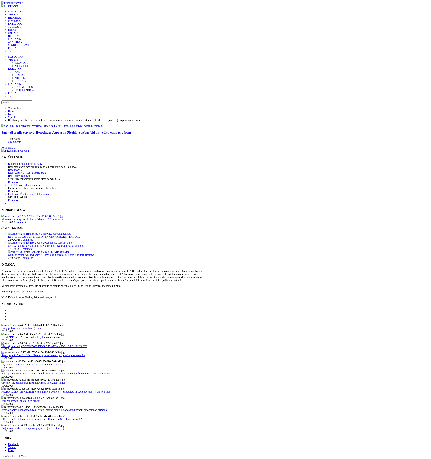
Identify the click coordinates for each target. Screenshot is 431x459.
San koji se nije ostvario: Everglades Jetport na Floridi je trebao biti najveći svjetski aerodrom (66, 132)
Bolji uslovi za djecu (19, 175)
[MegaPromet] (9, 5)
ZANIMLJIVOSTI (25, 87)
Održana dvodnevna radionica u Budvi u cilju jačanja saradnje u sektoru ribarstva (51, 254)
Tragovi (12, 96)
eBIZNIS (20, 77)
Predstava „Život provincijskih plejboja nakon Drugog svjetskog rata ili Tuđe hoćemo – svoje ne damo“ (56, 391)
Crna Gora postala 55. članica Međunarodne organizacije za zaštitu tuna (46, 245)
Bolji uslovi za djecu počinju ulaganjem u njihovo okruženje (33, 428)
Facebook (13, 444)
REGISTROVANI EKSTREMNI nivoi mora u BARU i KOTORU (44, 236)
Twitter (12, 447)
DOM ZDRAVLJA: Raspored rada (27, 172)
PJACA (12, 93)
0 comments (14, 141)
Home (11, 111)
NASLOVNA (15, 56)
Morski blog (21, 65)
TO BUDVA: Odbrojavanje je (24, 185)
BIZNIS (19, 74)
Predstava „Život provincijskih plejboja (28, 194)
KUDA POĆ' (15, 68)
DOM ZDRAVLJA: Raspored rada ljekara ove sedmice (31, 337)
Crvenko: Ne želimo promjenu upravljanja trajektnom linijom (33, 382)
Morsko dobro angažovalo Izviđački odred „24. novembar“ (32, 219)
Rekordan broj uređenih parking (25, 163)
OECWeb (20, 456)
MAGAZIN (14, 84)
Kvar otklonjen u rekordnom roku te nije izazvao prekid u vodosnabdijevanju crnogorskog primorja (54, 409)
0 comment (20, 222)
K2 (9, 114)
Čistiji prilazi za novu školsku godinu (21, 328)
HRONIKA (21, 62)
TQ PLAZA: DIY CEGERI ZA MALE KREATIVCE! (31, 364)
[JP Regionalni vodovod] (15, 150)
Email (11, 450)
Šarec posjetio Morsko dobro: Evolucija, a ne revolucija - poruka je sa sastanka (43, 355)
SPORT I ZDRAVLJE (27, 90)
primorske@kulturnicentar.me (27, 291)
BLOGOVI (21, 80)
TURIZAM (14, 71)
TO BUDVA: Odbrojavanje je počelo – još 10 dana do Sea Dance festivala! (41, 419)
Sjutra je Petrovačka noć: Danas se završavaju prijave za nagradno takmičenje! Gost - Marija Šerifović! (55, 373)
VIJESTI (13, 59)
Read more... (8, 147)
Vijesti (11, 117)
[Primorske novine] (12, 2)
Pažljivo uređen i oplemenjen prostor (20, 400)
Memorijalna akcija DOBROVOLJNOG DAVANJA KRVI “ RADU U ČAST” (44, 346)
